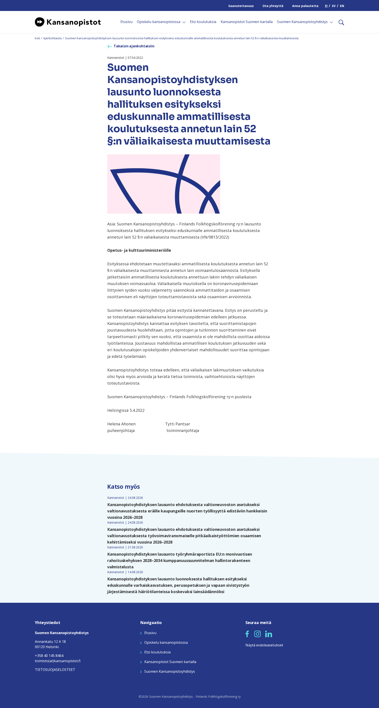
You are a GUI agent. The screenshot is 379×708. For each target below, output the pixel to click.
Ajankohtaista (52, 38)
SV (334, 6)
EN (342, 6)
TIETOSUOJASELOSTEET (55, 669)
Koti (37, 38)
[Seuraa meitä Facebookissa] (247, 633)
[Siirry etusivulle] (68, 21)
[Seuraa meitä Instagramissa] (257, 633)
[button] (247, 634)
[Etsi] (339, 22)
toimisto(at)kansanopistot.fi (57, 660)
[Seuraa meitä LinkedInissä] (268, 633)
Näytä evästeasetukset (264, 645)
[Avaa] (184, 22)
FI (326, 6)
